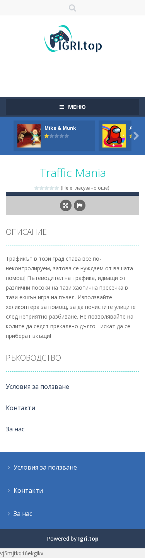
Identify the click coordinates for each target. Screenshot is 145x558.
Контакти (20, 408)
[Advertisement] (75, 71)
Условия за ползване (37, 386)
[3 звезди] (46, 188)
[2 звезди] (41, 188)
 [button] (79, 205)
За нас (15, 429)
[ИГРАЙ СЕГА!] (29, 135)
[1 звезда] (36, 188)
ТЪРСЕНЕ (72, 7)
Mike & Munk (60, 128)
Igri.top (88, 538)
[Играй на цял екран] (66, 205)
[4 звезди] (52, 188)
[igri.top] (73, 38)
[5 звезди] (57, 188)
